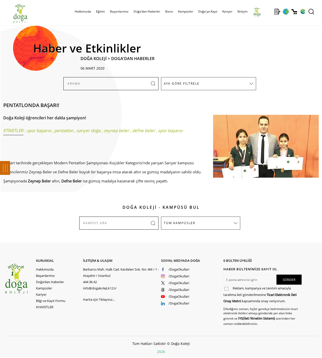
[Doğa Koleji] (20, 278)
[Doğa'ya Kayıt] (277, 12)
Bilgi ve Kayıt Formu (50, 300)
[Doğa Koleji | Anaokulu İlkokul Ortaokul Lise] (15, 13)
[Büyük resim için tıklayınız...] (263, 149)
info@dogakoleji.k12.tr (99, 288)
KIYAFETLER (44, 307)
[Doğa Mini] (269, 12)
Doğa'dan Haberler (147, 11)
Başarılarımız (45, 275)
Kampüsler (185, 11)
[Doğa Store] (294, 12)
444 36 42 (90, 282)
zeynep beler (116, 130)
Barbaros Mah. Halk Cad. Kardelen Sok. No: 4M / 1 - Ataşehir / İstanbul (121, 272)
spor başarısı (39, 130)
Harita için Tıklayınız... (99, 299)
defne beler (143, 130)
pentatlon (63, 130)
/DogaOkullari (179, 269)
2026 (161, 351)
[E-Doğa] (303, 12)
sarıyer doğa (88, 130)
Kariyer (227, 11)
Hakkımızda (45, 269)
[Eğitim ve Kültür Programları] (286, 12)
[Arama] (311, 12)
